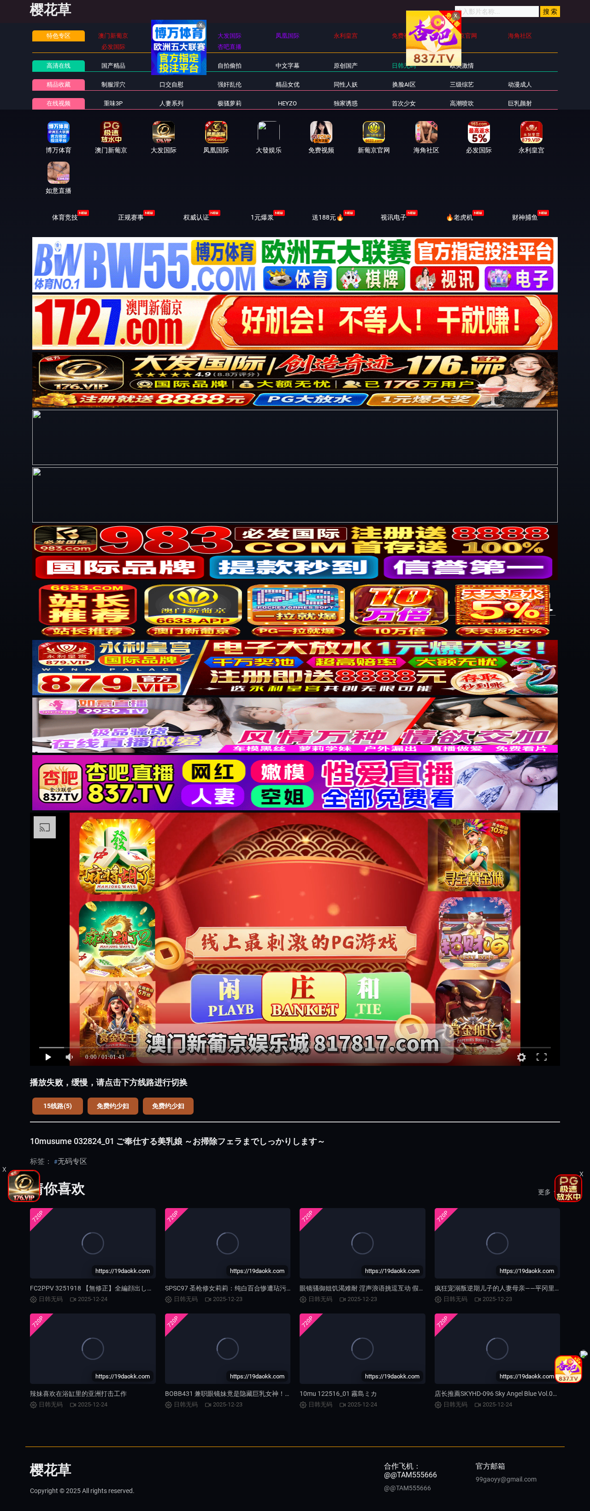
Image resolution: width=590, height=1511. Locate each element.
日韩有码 (171, 65)
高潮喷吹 (462, 103)
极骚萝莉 (230, 103)
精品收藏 (59, 84)
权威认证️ (196, 217)
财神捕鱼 (525, 217)
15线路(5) (57, 1106)
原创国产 (346, 65)
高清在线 (59, 65)
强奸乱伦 (230, 84)
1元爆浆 (262, 217)
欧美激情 (462, 65)
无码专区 (72, 1161)
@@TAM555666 (407, 1488)
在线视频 (59, 103)
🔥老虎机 (459, 217)
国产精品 (113, 65)
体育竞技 (65, 217)
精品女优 (288, 84)
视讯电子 (394, 217)
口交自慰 (171, 84)
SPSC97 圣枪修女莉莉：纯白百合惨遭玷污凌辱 (232, 1288)
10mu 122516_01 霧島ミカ (338, 1393)
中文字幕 (288, 65)
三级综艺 (462, 84)
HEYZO (287, 103)
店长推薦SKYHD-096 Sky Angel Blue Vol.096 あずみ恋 (511, 1393)
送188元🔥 (328, 217)
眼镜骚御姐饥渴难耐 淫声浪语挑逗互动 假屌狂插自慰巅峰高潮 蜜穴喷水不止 (408, 1288)
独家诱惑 (346, 103)
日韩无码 (404, 65)
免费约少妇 (113, 1106)
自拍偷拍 (230, 65)
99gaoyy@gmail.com (506, 1479)
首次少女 (404, 103)
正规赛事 (131, 217)
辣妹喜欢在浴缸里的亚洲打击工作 (78, 1393)
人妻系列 (171, 103)
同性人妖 (346, 84)
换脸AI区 (404, 84)
